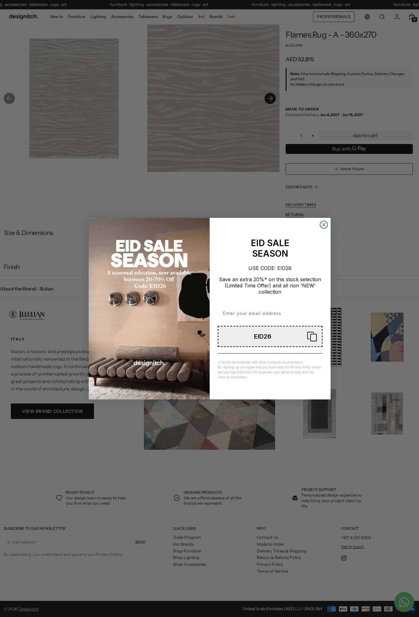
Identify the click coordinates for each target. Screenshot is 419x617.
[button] (270, 336)
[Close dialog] (324, 224)
